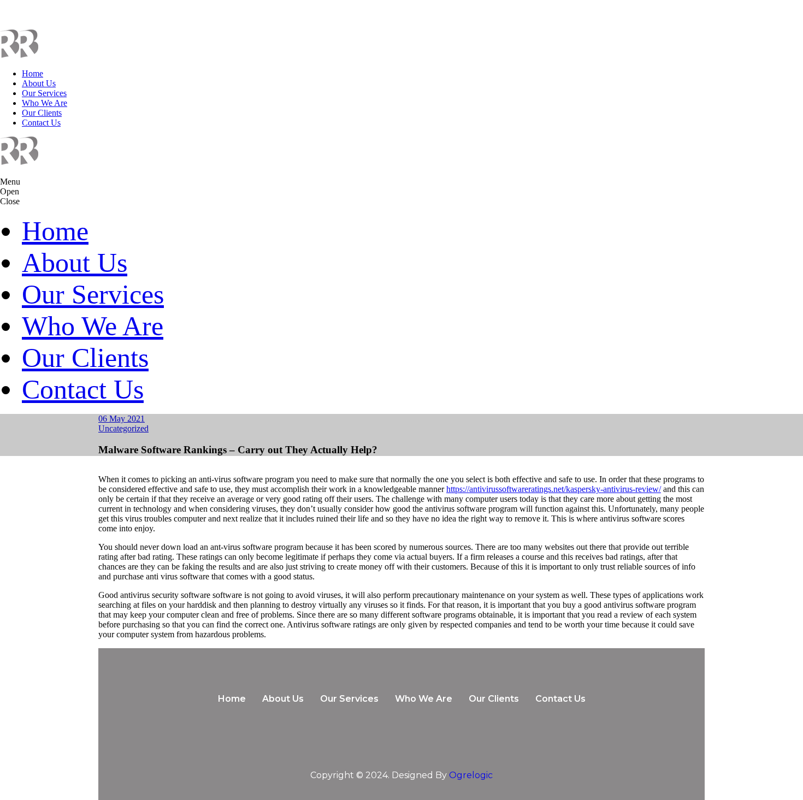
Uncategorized (123, 428)
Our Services (44, 93)
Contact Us (41, 122)
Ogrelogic (471, 775)
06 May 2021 (121, 418)
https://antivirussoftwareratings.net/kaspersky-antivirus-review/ (553, 489)
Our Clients (42, 112)
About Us (39, 83)
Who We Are (44, 103)
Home (32, 73)
